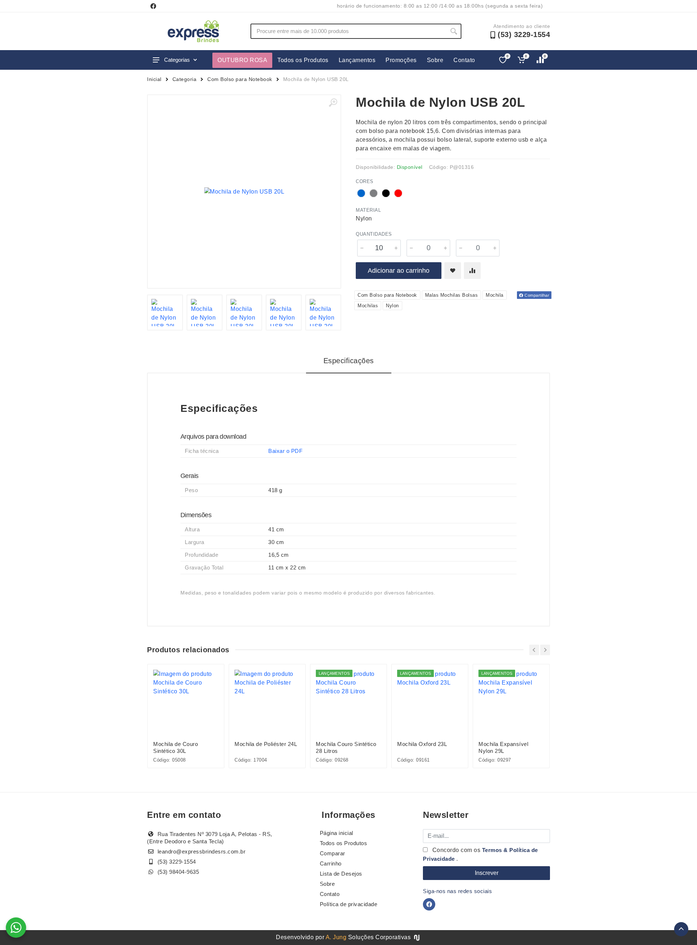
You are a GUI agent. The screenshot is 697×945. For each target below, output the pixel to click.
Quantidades (374, 234)
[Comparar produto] (472, 270)
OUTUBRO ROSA (242, 60)
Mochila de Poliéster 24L (266, 744)
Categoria (184, 79)
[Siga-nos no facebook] (153, 6)
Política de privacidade (349, 904)
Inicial (154, 79)
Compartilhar (536, 295)
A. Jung (336, 937)
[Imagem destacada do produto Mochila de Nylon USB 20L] (244, 191)
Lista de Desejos (341, 874)
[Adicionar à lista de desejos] (452, 270)
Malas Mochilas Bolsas (451, 295)
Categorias (177, 60)
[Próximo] (545, 650)
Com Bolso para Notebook (239, 79)
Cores (365, 181)
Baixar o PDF (285, 451)
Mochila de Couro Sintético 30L (175, 747)
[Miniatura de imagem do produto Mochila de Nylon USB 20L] (165, 312)
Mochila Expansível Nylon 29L (503, 747)
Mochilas (368, 305)
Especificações (348, 361)
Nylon (392, 305)
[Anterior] (534, 650)
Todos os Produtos (303, 60)
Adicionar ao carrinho (398, 270)
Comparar (332, 853)
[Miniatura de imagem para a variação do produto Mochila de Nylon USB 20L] (205, 312)
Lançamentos (357, 60)
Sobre (435, 60)
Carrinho (331, 863)
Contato (464, 60)
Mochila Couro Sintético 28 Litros (346, 747)
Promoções (401, 60)
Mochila (495, 295)
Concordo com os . (480, 854)
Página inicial (336, 833)
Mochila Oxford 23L (422, 744)
